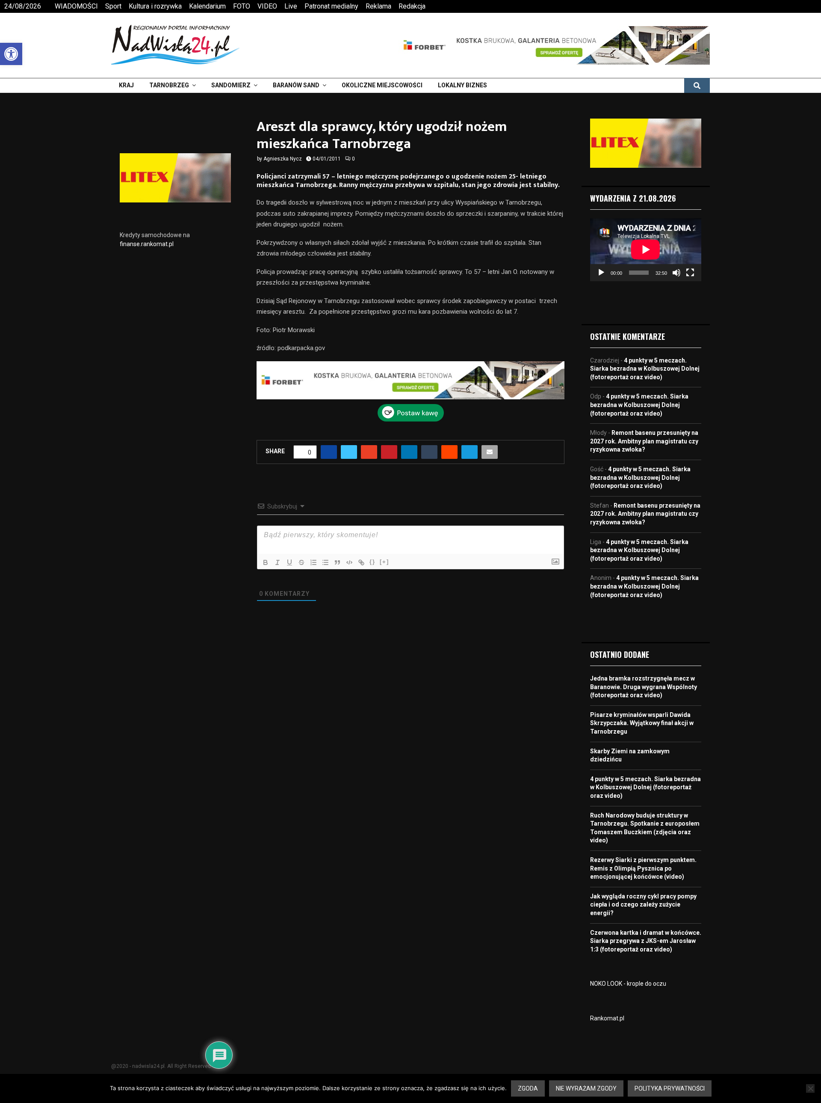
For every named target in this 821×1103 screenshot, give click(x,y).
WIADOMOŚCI (76, 6)
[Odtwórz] (601, 272)
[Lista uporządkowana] (313, 562)
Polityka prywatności (670, 1088)
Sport (113, 6)
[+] (384, 562)
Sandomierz (231, 85)
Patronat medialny (331, 6)
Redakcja (412, 6)
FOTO (241, 6)
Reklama (378, 6)
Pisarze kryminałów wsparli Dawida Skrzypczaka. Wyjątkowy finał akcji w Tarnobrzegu (642, 723)
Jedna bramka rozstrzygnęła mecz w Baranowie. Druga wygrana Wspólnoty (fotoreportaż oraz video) (643, 687)
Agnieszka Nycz (282, 159)
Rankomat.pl (607, 1018)
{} (372, 562)
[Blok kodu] (349, 562)
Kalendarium (207, 6)
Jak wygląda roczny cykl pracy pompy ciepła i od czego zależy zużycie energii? (643, 904)
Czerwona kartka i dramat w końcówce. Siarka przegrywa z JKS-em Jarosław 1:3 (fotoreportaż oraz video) (645, 941)
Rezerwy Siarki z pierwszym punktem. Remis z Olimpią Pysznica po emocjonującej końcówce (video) (643, 868)
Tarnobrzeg (169, 85)
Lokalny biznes (462, 85)
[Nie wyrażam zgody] (810, 1088)
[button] (11, 54)
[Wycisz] (676, 272)
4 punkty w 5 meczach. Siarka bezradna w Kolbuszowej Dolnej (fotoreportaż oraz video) (645, 369)
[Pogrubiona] (266, 562)
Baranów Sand (296, 85)
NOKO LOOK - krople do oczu (628, 983)
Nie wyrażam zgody (586, 1088)
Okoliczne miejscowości (382, 85)
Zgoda (528, 1088)
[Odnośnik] (361, 562)
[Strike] (301, 562)
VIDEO (267, 6)
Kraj (126, 85)
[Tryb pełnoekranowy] (690, 272)
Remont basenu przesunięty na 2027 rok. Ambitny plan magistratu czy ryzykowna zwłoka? (644, 441)
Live (290, 6)
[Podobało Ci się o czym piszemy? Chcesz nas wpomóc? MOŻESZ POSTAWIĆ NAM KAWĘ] (411, 419)
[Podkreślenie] (289, 562)
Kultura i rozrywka (155, 6)
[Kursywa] (278, 562)
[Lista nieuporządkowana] (325, 562)
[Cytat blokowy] (337, 562)
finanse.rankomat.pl (147, 244)
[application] (645, 249)
